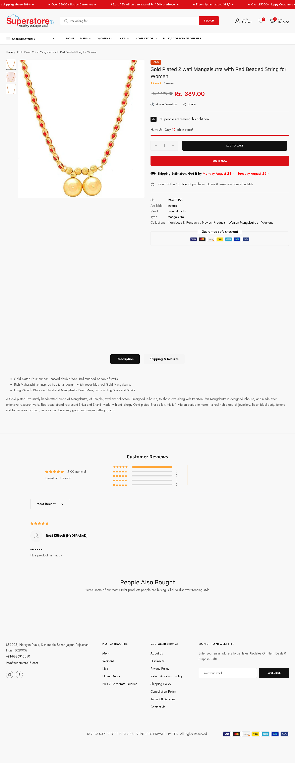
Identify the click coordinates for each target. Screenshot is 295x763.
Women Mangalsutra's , (244, 222)
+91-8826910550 (18, 656)
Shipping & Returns (164, 359)
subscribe (274, 673)
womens (267, 222)
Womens (108, 661)
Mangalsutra (176, 217)
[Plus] (172, 145)
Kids (105, 668)
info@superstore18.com (22, 663)
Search (209, 21)
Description (125, 359)
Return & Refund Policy (166, 676)
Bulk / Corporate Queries (119, 684)
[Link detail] (9, 674)
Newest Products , (215, 222)
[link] (86, 38)
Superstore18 (177, 211)
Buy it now (220, 161)
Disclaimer (157, 661)
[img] (39, 523)
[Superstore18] (30, 21)
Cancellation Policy (163, 691)
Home (9, 52)
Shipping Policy (161, 684)
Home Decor (111, 676)
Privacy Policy (160, 668)
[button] (156, 83)
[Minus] (155, 145)
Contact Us (158, 707)
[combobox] (139, 20)
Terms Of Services (163, 699)
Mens (106, 653)
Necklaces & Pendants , (184, 222)
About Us (157, 653)
